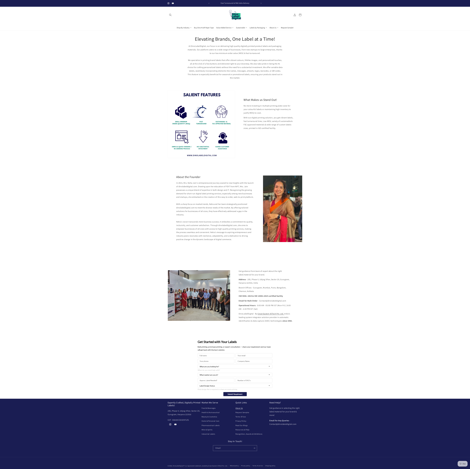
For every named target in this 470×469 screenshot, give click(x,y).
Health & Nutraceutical (211, 412)
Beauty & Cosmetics (209, 417)
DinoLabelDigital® (178, 466)
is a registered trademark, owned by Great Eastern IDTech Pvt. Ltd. (206, 466)
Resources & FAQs (242, 430)
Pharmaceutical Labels (211, 425)
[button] (170, 15)
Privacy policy (245, 466)
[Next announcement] (261, 3)
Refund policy (234, 466)
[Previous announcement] (209, 3)
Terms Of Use (240, 417)
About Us (239, 408)
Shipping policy (270, 466)
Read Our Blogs (241, 425)
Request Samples (242, 412)
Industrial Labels (208, 434)
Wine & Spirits (207, 430)
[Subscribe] (254, 448)
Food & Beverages (209, 408)
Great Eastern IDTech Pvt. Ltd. (271, 313)
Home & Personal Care (210, 421)
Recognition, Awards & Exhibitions (248, 434)
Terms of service (258, 466)
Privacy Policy (240, 421)
